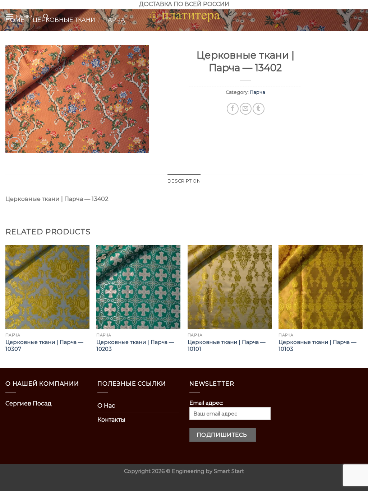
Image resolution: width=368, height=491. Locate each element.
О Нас (106, 405)
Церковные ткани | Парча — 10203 (135, 345)
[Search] (46, 16)
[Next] (362, 305)
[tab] (184, 181)
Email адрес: (206, 403)
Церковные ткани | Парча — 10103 (317, 345)
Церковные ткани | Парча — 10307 (44, 345)
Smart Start (229, 471)
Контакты (111, 419)
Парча (257, 92)
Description (184, 181)
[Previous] (5, 305)
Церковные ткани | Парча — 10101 (226, 345)
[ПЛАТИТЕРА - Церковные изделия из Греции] (184, 16)
